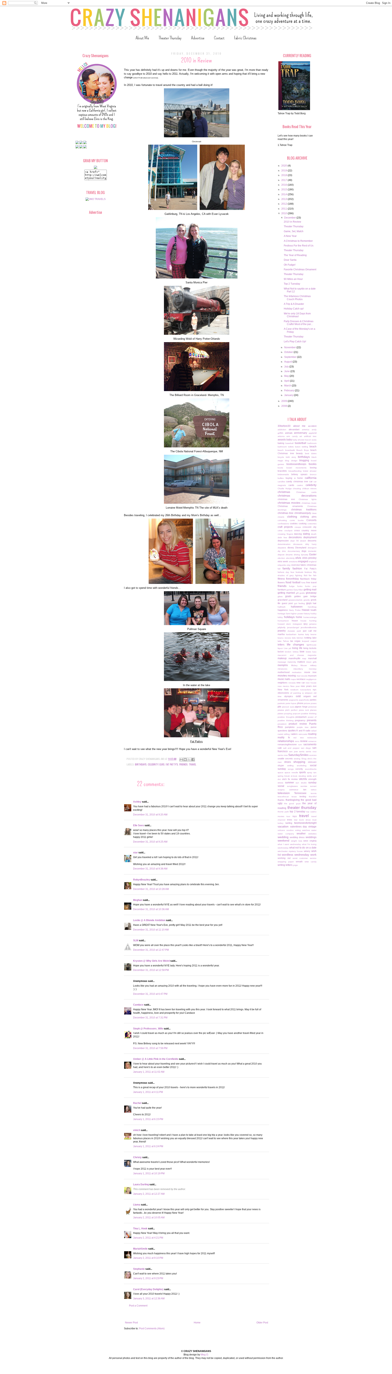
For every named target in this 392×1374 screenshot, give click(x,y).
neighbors (282, 682)
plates (280, 713)
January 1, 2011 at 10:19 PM (149, 1173)
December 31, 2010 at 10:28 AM (151, 889)
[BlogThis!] (185, 759)
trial (295, 820)
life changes (295, 644)
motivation (297, 672)
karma (301, 634)
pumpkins (290, 727)
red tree (298, 737)
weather (301, 833)
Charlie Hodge (285, 488)
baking (281, 443)
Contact (219, 38)
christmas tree (285, 513)
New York (283, 689)
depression (283, 540)
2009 (284, 401)
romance (312, 741)
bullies (281, 478)
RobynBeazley (141, 879)
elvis (162, 764)
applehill (312, 433)
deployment (309, 537)
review (303, 741)
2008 (284, 406)
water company (286, 834)
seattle (281, 758)
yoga (295, 865)
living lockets (309, 648)
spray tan (311, 772)
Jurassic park (294, 631)
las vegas (295, 641)
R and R (300, 730)
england (312, 561)
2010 (284, 213)
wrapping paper (286, 862)
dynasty (304, 554)
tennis (313, 793)
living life (297, 648)
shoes (287, 762)
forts (303, 582)
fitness (281, 578)
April (287, 380)
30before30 (284, 426)
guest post (287, 603)
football (296, 582)
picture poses (310, 703)
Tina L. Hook (140, 1228)
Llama (136, 1204)
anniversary (300, 432)
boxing (313, 467)
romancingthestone (287, 744)
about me (299, 426)
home (299, 617)
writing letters (285, 865)
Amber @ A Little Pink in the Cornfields (155, 1059)
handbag (312, 607)
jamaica (312, 624)
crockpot (288, 530)
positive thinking (308, 713)
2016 (284, 184)
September (290, 357)
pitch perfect (291, 710)
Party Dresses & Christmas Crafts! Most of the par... (298, 323)
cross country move (305, 530)
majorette (312, 655)
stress (280, 783)
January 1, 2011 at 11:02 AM (148, 1071)
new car (300, 682)
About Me (142, 38)
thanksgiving (293, 799)
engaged (303, 561)
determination (284, 544)
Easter (312, 554)
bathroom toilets (286, 447)
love (302, 651)
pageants (293, 700)
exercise (295, 565)
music (281, 679)
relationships (286, 741)
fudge (292, 586)
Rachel (137, 1103)
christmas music (309, 503)
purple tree (303, 727)
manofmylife (294, 658)
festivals (299, 572)
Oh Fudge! (289, 264)
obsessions (283, 693)
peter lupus (291, 703)
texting (303, 796)
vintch (136, 1130)
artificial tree (310, 436)
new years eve (308, 686)
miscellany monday (305, 669)
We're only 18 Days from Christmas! (297, 315)
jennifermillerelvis (308, 627)
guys (309, 603)
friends (183, 764)
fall (279, 569)
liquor (280, 648)
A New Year (290, 236)
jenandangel (293, 627)
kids (294, 638)
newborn (294, 690)
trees (289, 819)
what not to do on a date (302, 847)
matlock (301, 662)
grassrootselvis (295, 600)
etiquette (282, 565)
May (287, 376)
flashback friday (308, 579)
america (305, 429)
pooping (288, 713)
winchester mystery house (290, 851)
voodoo (290, 830)
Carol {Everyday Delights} (148, 1289)
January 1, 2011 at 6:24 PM (148, 1146)
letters (281, 644)
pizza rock (304, 710)
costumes (311, 523)
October (289, 352)
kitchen (300, 638)
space (280, 772)
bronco (313, 474)
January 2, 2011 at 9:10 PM (148, 1257)
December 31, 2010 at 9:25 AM (150, 841)
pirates (281, 710)
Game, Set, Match (293, 231)
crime (280, 530)
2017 (284, 180)
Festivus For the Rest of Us (298, 245)
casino (300, 485)
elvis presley (309, 558)
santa (301, 751)
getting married (286, 592)
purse (313, 727)
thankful (312, 796)
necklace (300, 679)
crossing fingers (285, 534)
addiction (282, 429)
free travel (311, 582)
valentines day (298, 826)
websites (312, 834)
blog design (291, 460)
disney (290, 547)
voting (298, 830)
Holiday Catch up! (294, 308)
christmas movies (289, 502)
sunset (313, 786)
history (307, 613)
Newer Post (131, 1322)
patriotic (281, 703)
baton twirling (301, 447)
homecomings (309, 617)
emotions (293, 561)
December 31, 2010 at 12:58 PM (151, 970)
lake (314, 638)
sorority (299, 769)
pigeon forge (301, 706)
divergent (312, 548)
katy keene (310, 634)
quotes (292, 730)
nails (287, 679)
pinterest (312, 707)
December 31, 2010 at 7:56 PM (150, 1048)
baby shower (299, 440)
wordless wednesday (295, 854)
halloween (297, 606)
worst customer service (305, 858)
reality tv (284, 737)
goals (288, 596)
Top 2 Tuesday (292, 283)
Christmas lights (307, 499)
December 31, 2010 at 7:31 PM (150, 1017)
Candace (138, 1004)
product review (298, 723)
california (310, 477)
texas (294, 796)
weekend (283, 840)
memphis (283, 665)
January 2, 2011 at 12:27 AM (149, 1193)
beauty (299, 453)
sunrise (304, 786)
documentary (294, 551)
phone (300, 703)
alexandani (294, 429)
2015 (284, 189)
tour (288, 816)
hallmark (281, 607)
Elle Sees (138, 825)
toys (295, 816)
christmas (284, 491)
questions (282, 730)
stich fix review (290, 779)
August (288, 361)
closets (281, 517)
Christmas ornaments (290, 506)
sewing (297, 758)
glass (280, 596)
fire (310, 575)
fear (292, 572)
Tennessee (300, 793)
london (288, 652)
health (313, 610)
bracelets (282, 471)
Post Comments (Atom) (152, 1328)
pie (279, 706)
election (281, 558)
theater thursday (302, 807)
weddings (311, 837)
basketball (300, 443)
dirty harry (310, 544)
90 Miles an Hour (293, 279)
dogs (304, 551)
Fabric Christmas (245, 38)
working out (284, 858)
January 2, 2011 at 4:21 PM (148, 1237)
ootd (298, 696)
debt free (282, 537)
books (312, 464)
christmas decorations (297, 495)
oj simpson (307, 693)
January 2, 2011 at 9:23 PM (148, 1278)
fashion (297, 568)
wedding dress (297, 837)
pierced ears (288, 707)
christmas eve (286, 499)
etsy (289, 565)
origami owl (309, 696)
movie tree (310, 672)
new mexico (283, 686)
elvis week (283, 561)
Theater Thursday (170, 38)
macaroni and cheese (291, 655)
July (286, 366)
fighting (298, 575)
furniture (282, 589)
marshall (312, 658)
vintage (312, 826)
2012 (284, 203)
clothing (292, 516)
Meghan (137, 900)
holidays (289, 617)
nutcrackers (305, 690)
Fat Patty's (172, 764)
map (304, 658)
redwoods (311, 737)
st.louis (294, 776)
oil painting (295, 693)
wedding (283, 837)
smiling (290, 765)
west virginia (309, 840)
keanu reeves (284, 638)
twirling (288, 823)
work (313, 854)
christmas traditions (304, 509)
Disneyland (300, 547)
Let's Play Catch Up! (295, 341)
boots (280, 468)
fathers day (283, 572)
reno (297, 741)
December (290, 217)
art (301, 436)
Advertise (197, 38)
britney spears (299, 474)
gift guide (300, 593)
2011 (284, 208)
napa (293, 679)
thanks (281, 800)
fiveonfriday (292, 578)
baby (289, 439)
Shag (303, 758)
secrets (289, 758)
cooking (302, 523)
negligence (311, 679)
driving (297, 554)
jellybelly (281, 627)
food (288, 582)
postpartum (301, 717)
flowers (281, 582)
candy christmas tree (297, 481)
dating (306, 533)
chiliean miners (309, 488)
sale (280, 748)
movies (282, 675)
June (287, 371)
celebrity (153, 764)
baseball (289, 443)
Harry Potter (295, 610)
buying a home (294, 478)
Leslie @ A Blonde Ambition (149, 920)
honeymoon (283, 621)
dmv (284, 551)
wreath (299, 861)
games (289, 590)
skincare (312, 762)
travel (192, 764)
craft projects (285, 527)
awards (282, 439)
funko (300, 586)
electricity (290, 558)
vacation (283, 826)
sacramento (309, 744)
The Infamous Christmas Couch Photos (297, 298)
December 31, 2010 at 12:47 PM (151, 949)
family (286, 568)
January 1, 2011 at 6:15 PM (148, 1119)
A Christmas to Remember (298, 241)
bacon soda (310, 440)
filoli (305, 575)
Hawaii (306, 610)
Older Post (262, 1322)
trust (314, 820)
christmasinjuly (302, 513)
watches (306, 830)
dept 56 (294, 541)
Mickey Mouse (299, 665)
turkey (280, 823)
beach (313, 446)
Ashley (137, 801)
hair (314, 603)
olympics (288, 696)
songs (291, 769)
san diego (306, 748)
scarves (312, 755)
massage (282, 662)
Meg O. (205, 1354)
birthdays (141, 764)
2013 (284, 199)
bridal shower (309, 471)
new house (311, 683)
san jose (293, 751)
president (282, 724)
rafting (287, 734)
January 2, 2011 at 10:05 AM (149, 1217)
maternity (291, 662)
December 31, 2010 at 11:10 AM (151, 929)
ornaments (283, 700)
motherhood (284, 672)
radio (307, 730)
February (289, 390)
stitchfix (303, 779)
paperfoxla (304, 700)
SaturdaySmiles (298, 754)
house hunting (308, 621)
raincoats (302, 734)
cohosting (282, 520)
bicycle (281, 457)
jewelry (282, 630)
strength (312, 779)
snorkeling (301, 765)
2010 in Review (292, 221)
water (313, 830)
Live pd (287, 648)
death (313, 534)
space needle (291, 772)
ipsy (306, 624)
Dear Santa (290, 259)
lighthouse (311, 645)
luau (314, 652)
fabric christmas (308, 565)
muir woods (302, 676)
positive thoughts (286, 717)
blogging (304, 460)
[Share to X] (189, 759)
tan (304, 789)
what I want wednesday (289, 844)
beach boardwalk (286, 450)
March (288, 385)
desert (303, 541)
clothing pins (308, 516)
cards (291, 485)
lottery (295, 652)
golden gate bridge (305, 596)
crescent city (309, 527)
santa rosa (283, 755)
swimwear (293, 789)
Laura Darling (141, 1184)
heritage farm (284, 613)
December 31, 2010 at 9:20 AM (150, 814)
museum (312, 675)
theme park (283, 812)
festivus (308, 572)
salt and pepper (291, 748)
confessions (283, 523)
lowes (308, 652)
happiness (283, 610)
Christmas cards (306, 492)
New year (295, 686)
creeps (298, 527)
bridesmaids (283, 474)
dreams (289, 554)
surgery (281, 789)
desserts (312, 540)
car (311, 481)
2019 (284, 170)
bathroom (311, 443)
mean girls (311, 662)
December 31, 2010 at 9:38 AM (150, 868)
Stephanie (139, 1269)
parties (313, 700)
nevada (292, 683)
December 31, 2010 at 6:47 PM (150, 994)
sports (302, 772)
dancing (298, 534)
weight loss (296, 841)
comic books (297, 520)
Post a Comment (138, 1305)
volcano (281, 830)
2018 (284, 175)
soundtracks (310, 769)
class (314, 513)
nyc (314, 689)
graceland (282, 600)
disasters (282, 548)
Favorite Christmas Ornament (300, 269)
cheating (297, 488)
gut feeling (299, 603)
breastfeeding (295, 471)
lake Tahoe (283, 641)
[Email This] (181, 759)
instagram (297, 624)
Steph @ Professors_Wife (148, 1028)
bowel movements (296, 468)
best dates (311, 453)
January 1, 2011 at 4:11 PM (148, 1092)
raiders (294, 734)
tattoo (313, 789)
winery (307, 851)
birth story (291, 457)
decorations (295, 537)
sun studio (301, 783)
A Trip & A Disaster (294, 304)
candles (281, 481)
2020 (284, 165)
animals (289, 433)
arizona (281, 436)
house (295, 620)
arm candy (291, 436)
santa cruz (311, 751)
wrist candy (310, 862)
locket (281, 651)
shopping (299, 761)
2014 (284, 194)
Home (197, 1322)
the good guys (292, 803)
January (289, 395)
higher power (297, 613)
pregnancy (300, 720)
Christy (137, 1157)
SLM (135, 940)
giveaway (311, 592)
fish (314, 575)
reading (312, 734)
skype (281, 765)
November (290, 347)
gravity (307, 600)
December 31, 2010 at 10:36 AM (151, 909)
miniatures (282, 669)
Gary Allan (298, 590)
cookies (294, 523)
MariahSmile (140, 1248)
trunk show (305, 820)
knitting (307, 638)
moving (292, 675)
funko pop (310, 586)
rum (300, 744)
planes (313, 710)
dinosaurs (297, 544)
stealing (302, 776)
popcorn (297, 713)
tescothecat (283, 796)
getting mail (310, 589)
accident (312, 426)
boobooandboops (296, 464)
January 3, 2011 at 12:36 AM (149, 1298)
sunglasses (292, 786)
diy (279, 551)
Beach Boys (302, 450)
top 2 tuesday (297, 811)
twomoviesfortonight (305, 823)
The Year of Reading (295, 255)
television (284, 793)
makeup (282, 658)
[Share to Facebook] (193, 759)
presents (311, 720)
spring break (284, 776)
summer (289, 782)
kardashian (291, 634)
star (135, 852)
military (313, 665)
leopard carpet (309, 641)
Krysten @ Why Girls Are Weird (151, 960)
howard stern (284, 624)
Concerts (311, 520)
